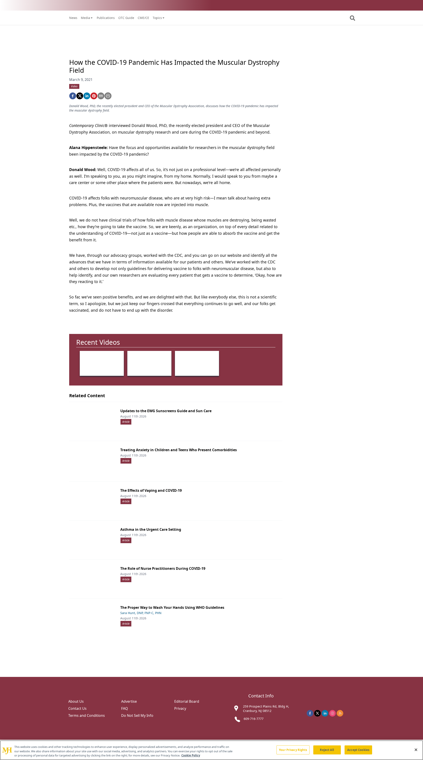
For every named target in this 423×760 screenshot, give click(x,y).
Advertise (129, 701)
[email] (100, 95)
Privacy (180, 708)
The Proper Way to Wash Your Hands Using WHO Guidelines (172, 607)
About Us (76, 701)
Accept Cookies (358, 750)
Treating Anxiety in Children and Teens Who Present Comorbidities (178, 449)
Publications (106, 18)
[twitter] (79, 95)
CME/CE (143, 18)
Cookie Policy (190, 755)
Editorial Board (186, 701)
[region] (211, 750)
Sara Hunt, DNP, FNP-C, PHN (140, 613)
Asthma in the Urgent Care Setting (150, 529)
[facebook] (72, 95)
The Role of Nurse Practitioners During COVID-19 (162, 568)
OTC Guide (126, 18)
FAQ (124, 708)
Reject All (327, 750)
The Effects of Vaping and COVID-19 (151, 490)
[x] (317, 713)
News (73, 18)
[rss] (340, 713)
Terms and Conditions (86, 715)
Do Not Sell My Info (137, 715)
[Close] (416, 749)
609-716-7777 (253, 719)
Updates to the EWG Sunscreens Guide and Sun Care (166, 410)
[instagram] (332, 713)
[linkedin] (86, 95)
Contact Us (77, 708)
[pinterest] (93, 95)
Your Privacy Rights (293, 750)
